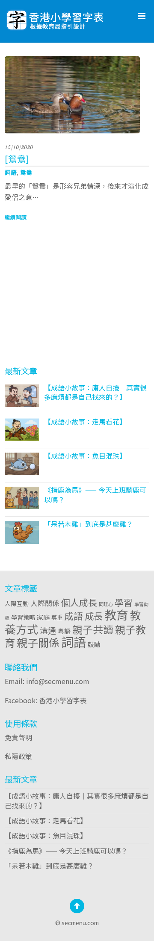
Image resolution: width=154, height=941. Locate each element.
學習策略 (23, 617)
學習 (124, 602)
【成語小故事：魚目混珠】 (85, 455)
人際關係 (44, 603)
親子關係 (38, 642)
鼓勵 (94, 644)
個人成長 (79, 602)
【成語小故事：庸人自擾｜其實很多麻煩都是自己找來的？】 (95, 392)
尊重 (56, 617)
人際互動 (17, 603)
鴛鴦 (26, 172)
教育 (116, 614)
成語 (73, 615)
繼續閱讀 (16, 217)
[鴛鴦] (17, 159)
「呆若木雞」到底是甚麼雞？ (88, 524)
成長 (94, 615)
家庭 (43, 616)
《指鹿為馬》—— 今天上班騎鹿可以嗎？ (95, 494)
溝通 (48, 630)
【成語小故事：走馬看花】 (85, 421)
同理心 (106, 603)
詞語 (11, 172)
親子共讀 (92, 629)
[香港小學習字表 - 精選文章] (77, 17)
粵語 (64, 630)
